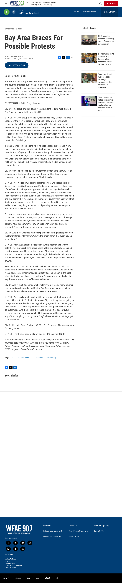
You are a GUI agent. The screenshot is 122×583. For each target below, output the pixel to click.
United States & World (13, 29)
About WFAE (48, 526)
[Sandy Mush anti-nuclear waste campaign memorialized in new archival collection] (89, 78)
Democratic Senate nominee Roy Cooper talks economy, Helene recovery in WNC (106, 59)
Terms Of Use (99, 531)
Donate (112, 3)
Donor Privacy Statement (78, 531)
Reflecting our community (53, 531)
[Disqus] (61, 424)
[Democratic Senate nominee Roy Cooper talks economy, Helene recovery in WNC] (89, 58)
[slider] (17, 12)
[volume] (14, 12)
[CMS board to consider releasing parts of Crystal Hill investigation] (89, 40)
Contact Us (73, 526)
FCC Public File (74, 536)
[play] (6, 12)
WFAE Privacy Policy (101, 526)
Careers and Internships (52, 536)
